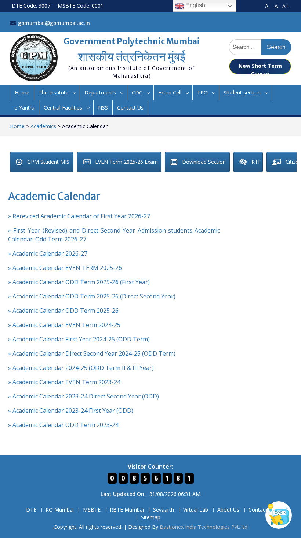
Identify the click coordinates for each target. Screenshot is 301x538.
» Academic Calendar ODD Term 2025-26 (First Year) (79, 282)
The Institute (54, 92)
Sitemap (150, 517)
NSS (103, 107)
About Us (228, 510)
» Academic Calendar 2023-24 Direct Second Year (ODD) (83, 396)
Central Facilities (63, 107)
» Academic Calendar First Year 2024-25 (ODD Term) (79, 339)
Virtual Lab (195, 510)
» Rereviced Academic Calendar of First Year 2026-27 (79, 216)
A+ (285, 6)
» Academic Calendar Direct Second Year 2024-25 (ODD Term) (91, 353)
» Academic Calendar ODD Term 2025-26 (63, 311)
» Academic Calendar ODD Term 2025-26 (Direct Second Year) (91, 296)
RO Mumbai (60, 510)
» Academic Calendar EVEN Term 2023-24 (64, 382)
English (194, 5)
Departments (100, 92)
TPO (202, 92)
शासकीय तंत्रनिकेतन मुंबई (131, 56)
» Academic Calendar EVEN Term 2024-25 (64, 325)
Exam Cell (169, 92)
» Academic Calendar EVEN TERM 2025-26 (65, 268)
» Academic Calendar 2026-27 (47, 253)
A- (267, 6)
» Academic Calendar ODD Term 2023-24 (63, 425)
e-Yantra (24, 107)
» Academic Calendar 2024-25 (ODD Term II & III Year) (81, 368)
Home (22, 92)
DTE (31, 510)
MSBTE (92, 510)
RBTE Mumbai (127, 510)
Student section (242, 92)
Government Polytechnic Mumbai (132, 41)
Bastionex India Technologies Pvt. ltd (203, 526)
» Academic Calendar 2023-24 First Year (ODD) (70, 411)
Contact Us (130, 107)
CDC (137, 92)
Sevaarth (163, 510)
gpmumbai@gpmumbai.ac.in (54, 23)
